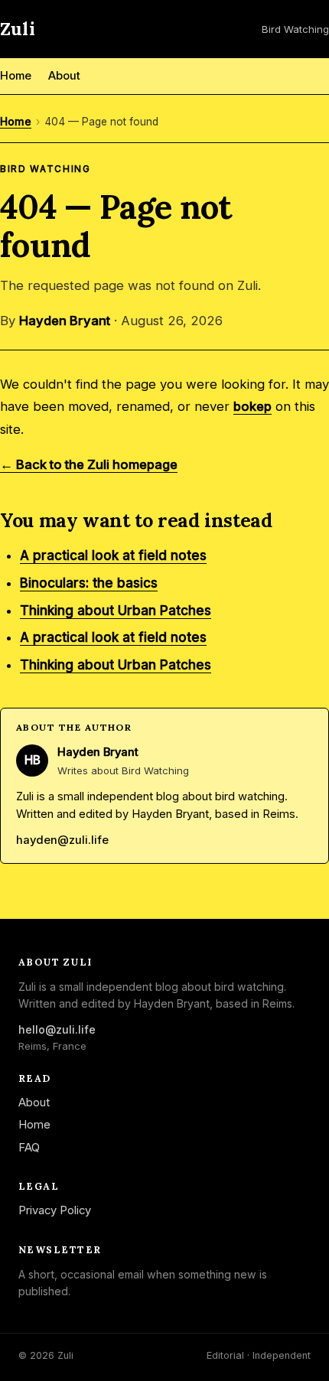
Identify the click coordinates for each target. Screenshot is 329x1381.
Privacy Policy (54, 1210)
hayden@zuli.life (62, 840)
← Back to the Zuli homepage (89, 464)
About (64, 76)
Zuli (17, 29)
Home (15, 76)
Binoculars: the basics (89, 583)
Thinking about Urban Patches (115, 610)
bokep (252, 406)
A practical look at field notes (113, 555)
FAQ (29, 1148)
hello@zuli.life (57, 1029)
